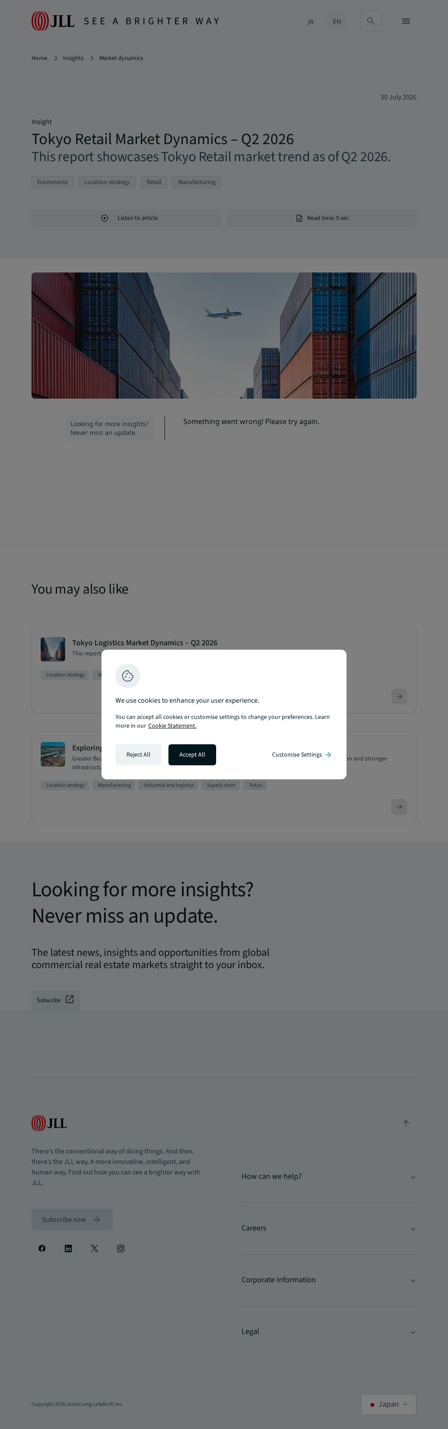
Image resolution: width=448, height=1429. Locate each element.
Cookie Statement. (172, 726)
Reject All (138, 754)
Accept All (192, 754)
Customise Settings (302, 755)
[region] (224, 714)
